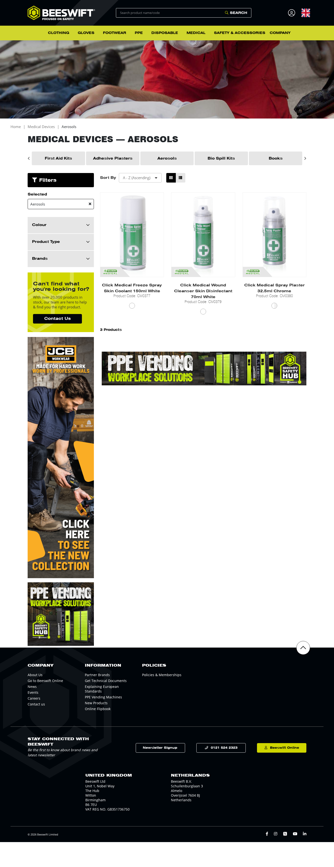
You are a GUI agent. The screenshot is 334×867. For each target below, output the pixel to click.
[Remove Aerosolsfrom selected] (90, 204)
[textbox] (305, 13)
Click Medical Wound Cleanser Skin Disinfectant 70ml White (203, 291)
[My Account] (292, 12)
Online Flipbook (98, 708)
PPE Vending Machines (103, 697)
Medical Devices (41, 127)
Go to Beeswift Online (45, 680)
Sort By (108, 177)
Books (276, 158)
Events (33, 692)
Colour (39, 225)
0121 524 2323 (224, 747)
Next (305, 158)
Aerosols (69, 127)
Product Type (46, 241)
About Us (35, 674)
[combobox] (305, 12)
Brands (40, 258)
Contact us (36, 704)
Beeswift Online (284, 747)
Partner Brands (97, 674)
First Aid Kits (58, 158)
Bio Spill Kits (221, 158)
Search (238, 13)
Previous (29, 158)
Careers (34, 698)
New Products (96, 703)
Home (16, 127)
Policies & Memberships (161, 674)
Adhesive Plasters (113, 158)
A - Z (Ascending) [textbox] (136, 177)
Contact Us (57, 318)
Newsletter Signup (160, 747)
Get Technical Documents (106, 680)
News (32, 686)
